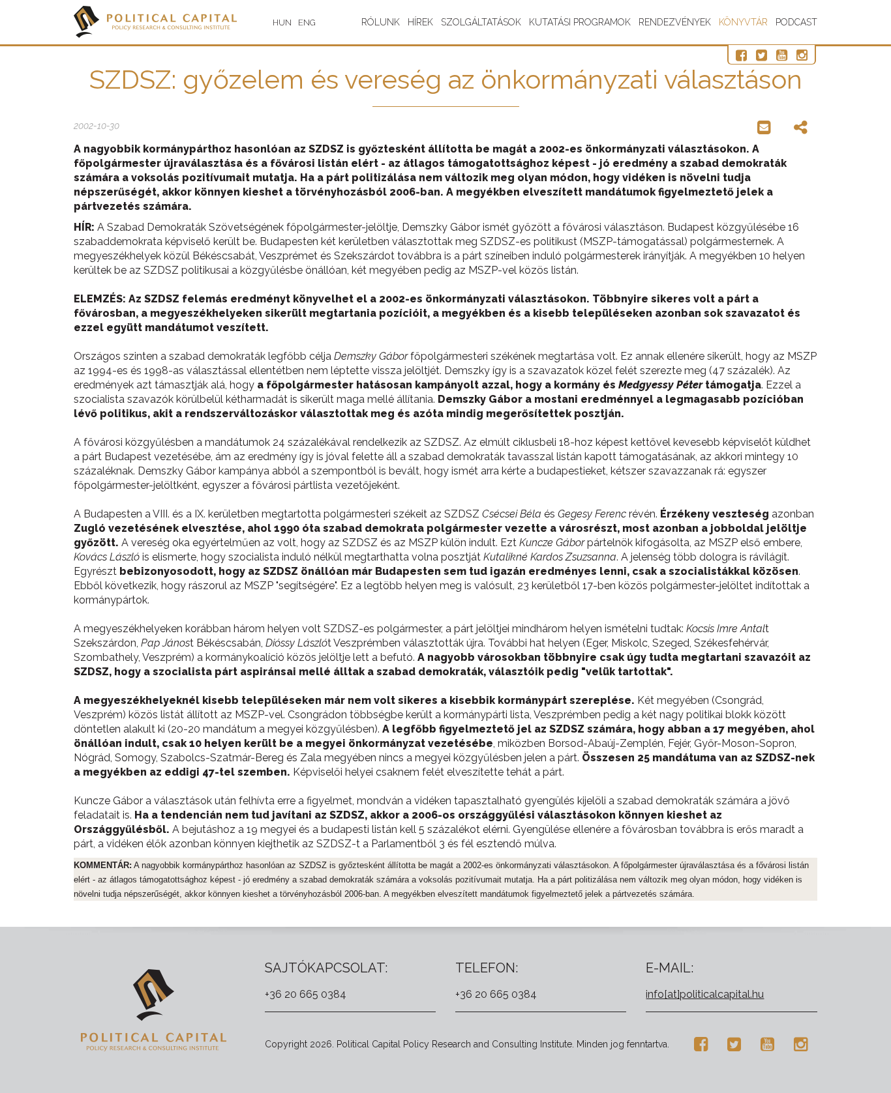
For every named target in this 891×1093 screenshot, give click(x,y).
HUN (282, 22)
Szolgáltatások (481, 22)
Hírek (420, 22)
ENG (307, 22)
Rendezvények (675, 22)
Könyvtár (743, 22)
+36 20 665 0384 (305, 994)
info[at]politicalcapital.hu (705, 994)
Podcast (796, 22)
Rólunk (380, 22)
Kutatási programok (580, 22)
